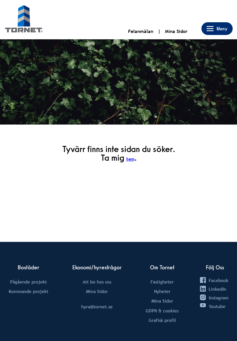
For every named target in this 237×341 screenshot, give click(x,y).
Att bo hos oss (97, 281)
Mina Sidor (176, 31)
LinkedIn (217, 289)
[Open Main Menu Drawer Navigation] (217, 28)
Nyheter (162, 291)
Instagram (218, 297)
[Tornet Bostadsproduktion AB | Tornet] (23, 19)
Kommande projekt (28, 291)
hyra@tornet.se (97, 306)
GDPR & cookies (162, 310)
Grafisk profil (162, 320)
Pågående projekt (28, 281)
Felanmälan (140, 31)
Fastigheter (162, 281)
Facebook (218, 280)
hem (130, 159)
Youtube (217, 306)
